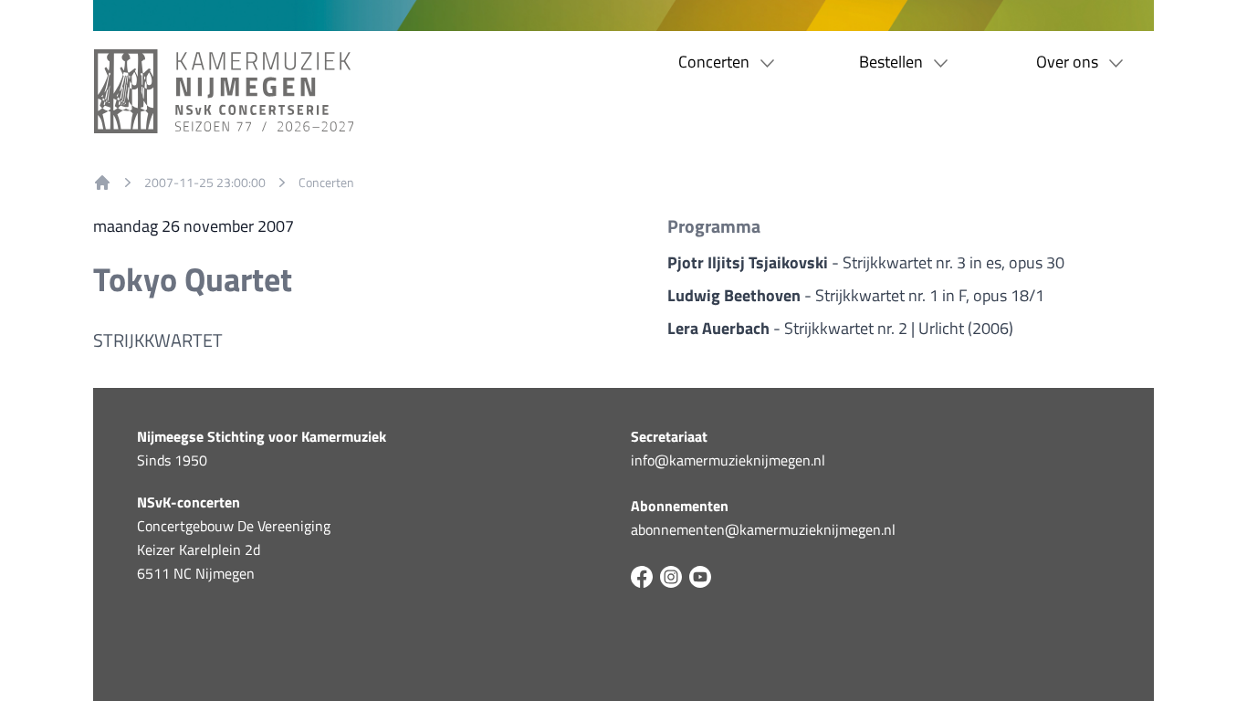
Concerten (326, 182)
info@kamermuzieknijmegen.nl (728, 460)
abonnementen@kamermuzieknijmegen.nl (763, 529)
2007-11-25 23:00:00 (205, 182)
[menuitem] (102, 182)
